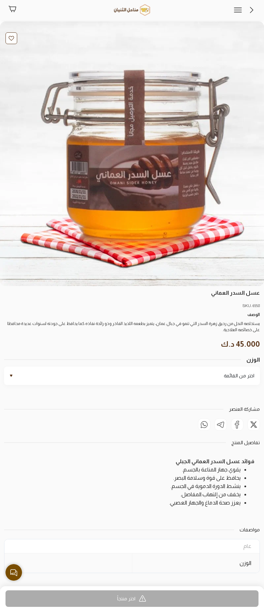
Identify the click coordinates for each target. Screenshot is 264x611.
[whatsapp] (204, 424)
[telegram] (220, 424)
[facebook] (237, 424)
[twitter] (254, 424)
